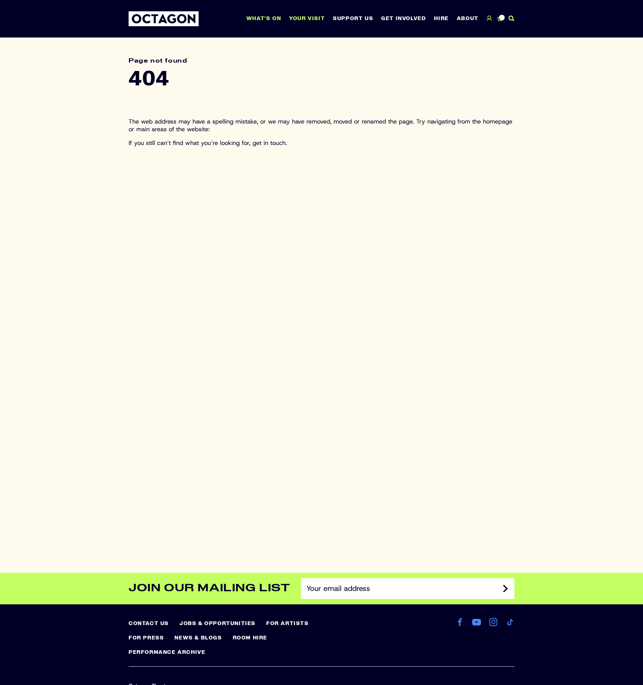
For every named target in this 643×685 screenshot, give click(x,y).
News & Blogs (198, 637)
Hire (441, 18)
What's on (263, 18)
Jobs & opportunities (218, 623)
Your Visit (307, 18)
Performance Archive (167, 652)
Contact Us (149, 623)
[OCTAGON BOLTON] (164, 18)
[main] (321, 294)
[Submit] (505, 588)
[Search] (511, 18)
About (468, 18)
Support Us (353, 18)
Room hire (250, 637)
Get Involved (403, 18)
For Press (146, 637)
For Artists (287, 623)
